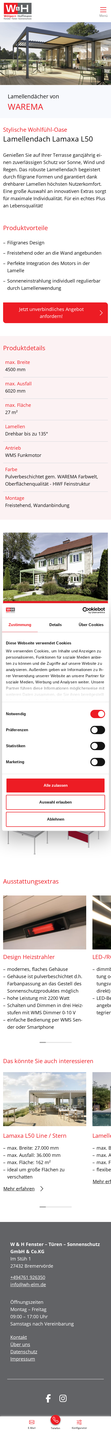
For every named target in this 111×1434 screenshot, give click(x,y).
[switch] (97, 730)
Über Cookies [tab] (91, 624)
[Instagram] (63, 1398)
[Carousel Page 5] (68, 1042)
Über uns (20, 1344)
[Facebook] (48, 1398)
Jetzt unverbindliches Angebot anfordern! (51, 312)
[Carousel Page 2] (49, 1042)
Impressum (22, 1359)
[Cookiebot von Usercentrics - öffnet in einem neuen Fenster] (82, 610)
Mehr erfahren (19, 1189)
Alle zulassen (56, 785)
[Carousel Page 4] (62, 1042)
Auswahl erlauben (55, 802)
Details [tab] (55, 624)
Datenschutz (23, 1352)
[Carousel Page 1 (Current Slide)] (42, 1042)
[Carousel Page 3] (55, 1042)
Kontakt (18, 1337)
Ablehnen (55, 819)
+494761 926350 (27, 1277)
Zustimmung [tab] (20, 624)
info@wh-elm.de (28, 1284)
